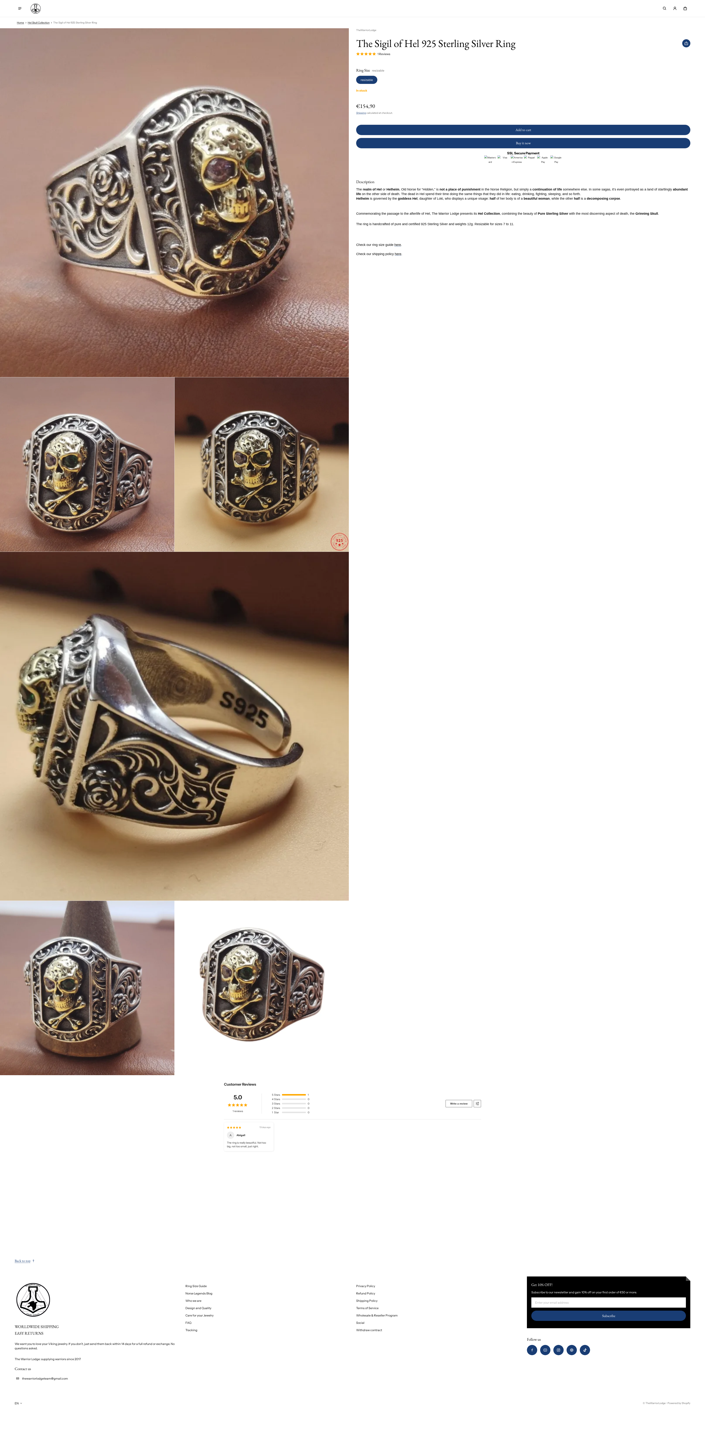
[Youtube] (545, 1350)
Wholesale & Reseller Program (377, 1315)
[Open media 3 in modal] (262, 464)
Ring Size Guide (196, 1286)
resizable (367, 80)
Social (360, 1323)
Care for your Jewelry (199, 1315)
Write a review (459, 1103)
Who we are (193, 1301)
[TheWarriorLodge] (35, 8)
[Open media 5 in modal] (87, 988)
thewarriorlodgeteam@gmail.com (45, 1378)
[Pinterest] (572, 1350)
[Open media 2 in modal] (87, 464)
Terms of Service (367, 1308)
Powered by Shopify (679, 1403)
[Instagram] (558, 1350)
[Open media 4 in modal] (174, 726)
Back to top (22, 1260)
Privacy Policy (365, 1286)
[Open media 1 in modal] (174, 202)
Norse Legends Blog (198, 1293)
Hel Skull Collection (39, 22)
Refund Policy (365, 1293)
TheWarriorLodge (656, 1403)
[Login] (675, 8)
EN (17, 1403)
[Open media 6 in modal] (262, 988)
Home (20, 22)
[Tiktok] (585, 1350)
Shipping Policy (366, 1301)
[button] (664, 8)
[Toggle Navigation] (20, 8)
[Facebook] (532, 1350)
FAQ (188, 1323)
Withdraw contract (369, 1330)
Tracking (191, 1330)
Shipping (361, 112)
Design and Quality (198, 1308)
